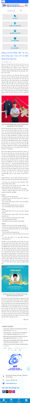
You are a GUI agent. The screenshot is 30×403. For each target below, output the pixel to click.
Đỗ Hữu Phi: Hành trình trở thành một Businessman (15, 344)
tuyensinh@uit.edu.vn (11, 383)
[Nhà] (15, 5)
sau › (16, 350)
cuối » (20, 350)
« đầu (5, 348)
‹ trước (9, 348)
